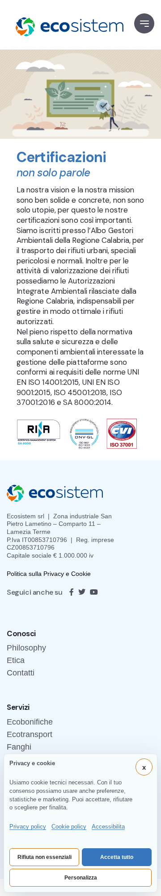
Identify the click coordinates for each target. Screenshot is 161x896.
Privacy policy (27, 826)
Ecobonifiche (30, 721)
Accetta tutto (116, 857)
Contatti (20, 672)
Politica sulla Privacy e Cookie (49, 573)
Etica (16, 660)
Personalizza (80, 878)
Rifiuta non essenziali (44, 857)
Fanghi (19, 746)
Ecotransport (29, 734)
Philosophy (26, 647)
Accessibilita (108, 826)
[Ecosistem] (65, 24)
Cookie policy (68, 826)
